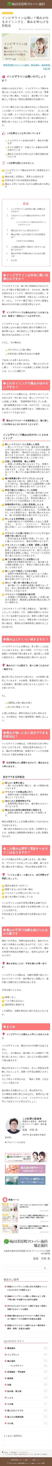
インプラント (26, 1355)
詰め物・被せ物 (26, 1391)
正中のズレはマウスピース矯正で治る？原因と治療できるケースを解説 (27, 1307)
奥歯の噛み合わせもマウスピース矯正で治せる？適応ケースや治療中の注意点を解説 (26, 1317)
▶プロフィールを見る (15, 1142)
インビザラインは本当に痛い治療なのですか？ (28, 210)
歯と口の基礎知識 (26, 1417)
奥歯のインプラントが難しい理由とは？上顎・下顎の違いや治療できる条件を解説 (27, 1298)
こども (26, 1398)
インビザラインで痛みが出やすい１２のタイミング (32, 223)
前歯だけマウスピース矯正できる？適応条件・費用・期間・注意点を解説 (27, 1327)
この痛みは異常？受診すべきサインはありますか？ (28, 248)
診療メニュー (36, 1460)
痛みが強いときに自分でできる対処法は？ (28, 235)
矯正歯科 (26, 1361)
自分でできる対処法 (26, 241)
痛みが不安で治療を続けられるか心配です (28, 254)
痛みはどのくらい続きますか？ (25, 230)
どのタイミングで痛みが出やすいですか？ (28, 217)
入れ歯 (26, 1404)
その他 (26, 1423)
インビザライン (7, 13)
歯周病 (26, 1378)
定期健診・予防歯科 (26, 1372)
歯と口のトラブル (26, 1410)
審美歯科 (26, 1348)
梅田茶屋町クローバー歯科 (19, 1460)
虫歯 (26, 1385)
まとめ (14, 260)
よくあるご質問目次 (13, 1436)
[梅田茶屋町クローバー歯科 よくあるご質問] (26, 5)
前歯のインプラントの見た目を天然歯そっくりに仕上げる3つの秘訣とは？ (27, 1288)
